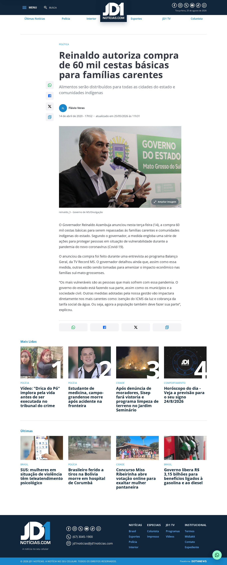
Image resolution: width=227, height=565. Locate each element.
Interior (91, 18)
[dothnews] (199, 561)
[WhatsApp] (204, 5)
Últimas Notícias (34, 18)
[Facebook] (174, 5)
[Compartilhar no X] (50, 106)
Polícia (66, 18)
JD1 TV (166, 18)
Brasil (132, 531)
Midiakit (190, 536)
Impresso (153, 536)
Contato (190, 542)
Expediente (192, 547)
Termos (189, 531)
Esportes (136, 18)
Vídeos (170, 536)
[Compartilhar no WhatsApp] (50, 85)
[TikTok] (198, 5)
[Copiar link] (50, 117)
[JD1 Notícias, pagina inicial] (35, 533)
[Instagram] (180, 5)
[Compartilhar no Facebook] (50, 96)
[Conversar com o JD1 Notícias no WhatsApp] (217, 555)
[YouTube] (192, 5)
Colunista (197, 18)
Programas (173, 531)
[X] (186, 5)
